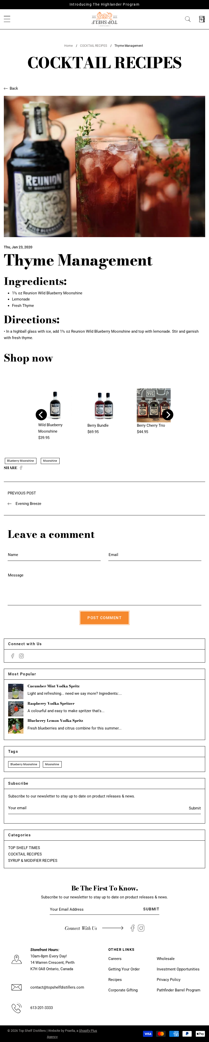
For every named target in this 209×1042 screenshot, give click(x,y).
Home (68, 46)
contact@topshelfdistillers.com (57, 987)
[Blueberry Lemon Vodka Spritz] (15, 726)
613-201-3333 (41, 1007)
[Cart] (202, 19)
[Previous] (41, 414)
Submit (195, 808)
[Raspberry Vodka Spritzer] (15, 708)
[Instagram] (21, 656)
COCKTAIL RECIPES (93, 46)
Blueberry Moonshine (20, 460)
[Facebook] (12, 656)
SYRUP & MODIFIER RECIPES (32, 860)
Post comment (104, 618)
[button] (7, 19)
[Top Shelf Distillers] (104, 19)
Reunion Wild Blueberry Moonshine (52, 293)
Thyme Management (128, 46)
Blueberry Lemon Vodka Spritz (55, 720)
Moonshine (50, 460)
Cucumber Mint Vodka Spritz (54, 686)
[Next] (167, 414)
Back (14, 88)
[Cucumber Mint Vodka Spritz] (15, 691)
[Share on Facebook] (21, 468)
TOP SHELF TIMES (24, 848)
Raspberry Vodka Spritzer (51, 703)
